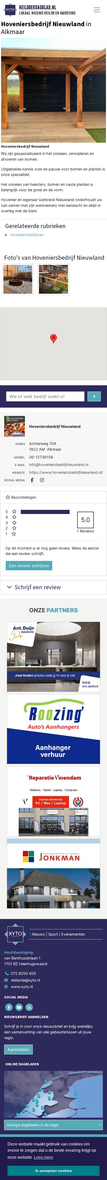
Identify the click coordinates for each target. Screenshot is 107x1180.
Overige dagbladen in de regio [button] (32, 1125)
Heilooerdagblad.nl (37, 7)
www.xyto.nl (22, 986)
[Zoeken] (94, 396)
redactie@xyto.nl (25, 980)
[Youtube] (19, 1007)
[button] (53, 339)
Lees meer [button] (43, 1157)
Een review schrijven (29, 565)
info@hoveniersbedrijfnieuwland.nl (58, 464)
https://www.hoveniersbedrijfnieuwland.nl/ (66, 472)
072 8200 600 (23, 973)
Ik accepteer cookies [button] (53, 1171)
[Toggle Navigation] (97, 10)
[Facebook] (9, 1007)
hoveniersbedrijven (26, 234)
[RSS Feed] (29, 1007)
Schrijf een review (37, 587)
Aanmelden (18, 1049)
